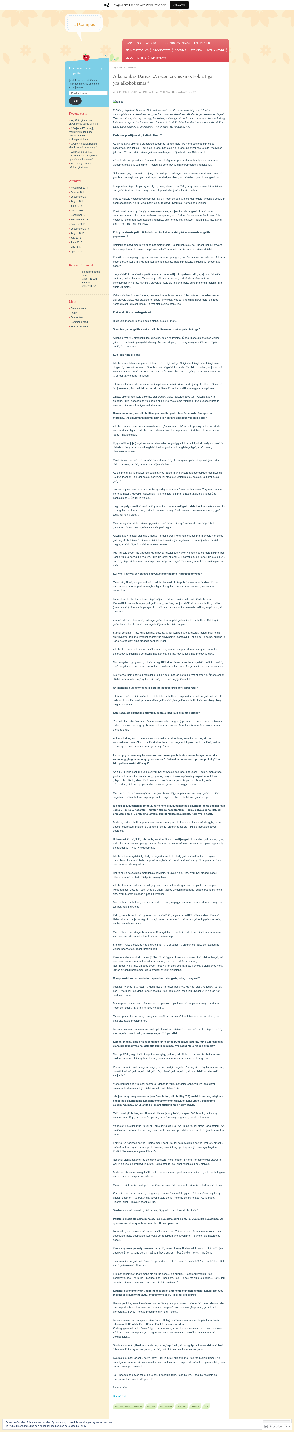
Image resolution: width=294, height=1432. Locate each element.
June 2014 (76, 205)
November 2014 (79, 187)
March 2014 (77, 210)
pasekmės (181, 1406)
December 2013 (79, 214)
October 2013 (78, 224)
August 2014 (77, 201)
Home (129, 42)
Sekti (75, 100)
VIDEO (129, 57)
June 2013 (76, 242)
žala (206, 1406)
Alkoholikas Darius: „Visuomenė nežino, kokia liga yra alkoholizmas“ (83, 155)
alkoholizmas (166, 1406)
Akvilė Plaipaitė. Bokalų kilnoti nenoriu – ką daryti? (83, 145)
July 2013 (76, 237)
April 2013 (76, 251)
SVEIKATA (196, 50)
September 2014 (80, 196)
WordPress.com (79, 326)
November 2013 (79, 219)
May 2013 (76, 246)
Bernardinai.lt (120, 1396)
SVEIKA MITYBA (215, 50)
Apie (139, 42)
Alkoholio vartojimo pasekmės (128, 1406)
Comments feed (79, 321)
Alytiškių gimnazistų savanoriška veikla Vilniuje (83, 121)
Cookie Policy (78, 1425)
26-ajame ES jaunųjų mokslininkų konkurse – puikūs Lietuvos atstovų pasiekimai (82, 133)
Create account (79, 308)
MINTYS (141, 57)
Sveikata (195, 1406)
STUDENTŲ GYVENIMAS (176, 42)
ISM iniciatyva (158, 57)
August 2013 (77, 233)
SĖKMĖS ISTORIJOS (137, 50)
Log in (74, 312)
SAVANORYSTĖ (161, 50)
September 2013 (80, 228)
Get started (179, 4)
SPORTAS (180, 50)
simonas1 (147, 91)
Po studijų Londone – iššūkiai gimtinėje (81, 165)
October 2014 (78, 192)
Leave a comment (186, 91)
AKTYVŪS (151, 42)
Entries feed (77, 317)
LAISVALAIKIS (202, 42)
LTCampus (84, 24)
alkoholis (151, 1406)
